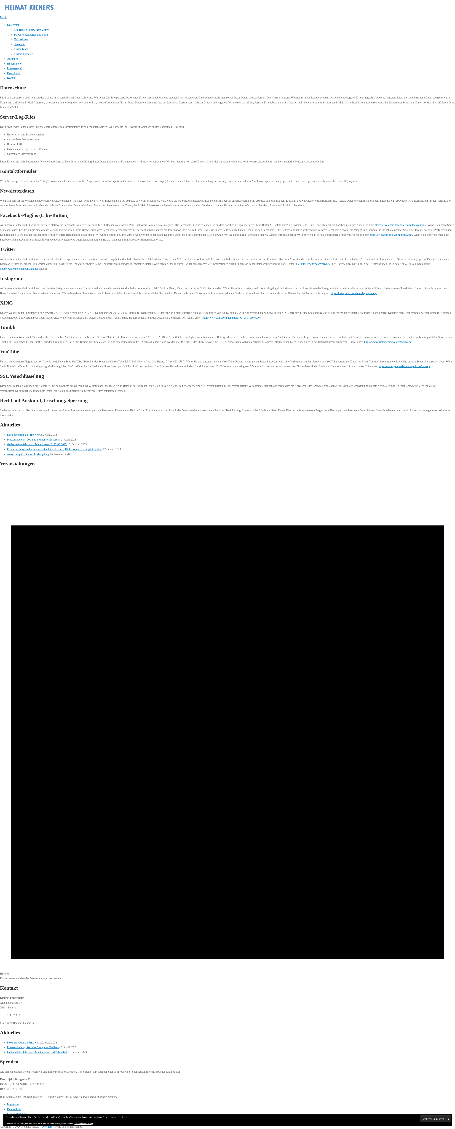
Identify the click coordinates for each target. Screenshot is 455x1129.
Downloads (13, 73)
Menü (3, 17)
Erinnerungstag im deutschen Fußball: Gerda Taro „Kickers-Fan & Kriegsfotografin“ (54, 449)
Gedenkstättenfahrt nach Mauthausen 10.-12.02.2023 (37, 444)
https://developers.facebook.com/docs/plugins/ (400, 224)
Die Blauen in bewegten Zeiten (31, 29)
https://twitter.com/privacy (315, 263)
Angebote (19, 44)
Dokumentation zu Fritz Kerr (23, 434)
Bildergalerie (14, 63)
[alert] (227, 726)
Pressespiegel (14, 68)
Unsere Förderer (23, 53)
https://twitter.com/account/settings (19, 268)
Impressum (13, 1104)
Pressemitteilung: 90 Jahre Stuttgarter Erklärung (33, 439)
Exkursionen (21, 39)
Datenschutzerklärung (83, 1123)
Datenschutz (14, 1109)
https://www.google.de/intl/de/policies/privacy (404, 366)
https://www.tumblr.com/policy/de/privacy (387, 341)
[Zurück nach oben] (2, 1121)
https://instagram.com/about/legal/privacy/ (354, 293)
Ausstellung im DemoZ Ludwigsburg (28, 454)
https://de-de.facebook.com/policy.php (391, 234)
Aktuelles (12, 58)
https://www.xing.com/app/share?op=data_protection (231, 317)
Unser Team (21, 48)
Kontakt (11, 77)
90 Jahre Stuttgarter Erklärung (31, 34)
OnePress (47, 1126)
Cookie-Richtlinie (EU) (20, 1113)
